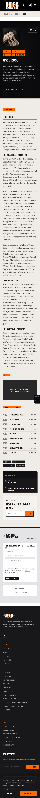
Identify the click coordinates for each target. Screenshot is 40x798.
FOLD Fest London (16, 424)
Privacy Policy (9, 726)
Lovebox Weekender (17, 415)
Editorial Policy (10, 741)
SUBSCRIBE (33, 767)
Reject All (11, 793)
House (6, 51)
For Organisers (9, 695)
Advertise (7, 687)
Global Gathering (16, 438)
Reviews (6, 656)
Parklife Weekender (17, 429)
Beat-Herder (14, 419)
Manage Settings (9, 789)
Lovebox (13, 453)
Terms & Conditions (11, 737)
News (5, 652)
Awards (6, 664)
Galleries (7, 660)
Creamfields (14, 443)
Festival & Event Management (16, 702)
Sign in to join (32, 539)
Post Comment (11, 579)
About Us (7, 676)
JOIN (29, 514)
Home (6, 14)
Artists (14, 14)
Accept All (28, 793)
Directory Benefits (11, 699)
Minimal (20, 55)
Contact (6, 684)
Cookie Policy (9, 730)
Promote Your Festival (13, 706)
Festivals (7, 649)
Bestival (13, 433)
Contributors (9, 680)
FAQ (4, 714)
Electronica (18, 51)
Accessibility (8, 745)
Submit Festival (10, 691)
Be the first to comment (13, 89)
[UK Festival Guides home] (20, 616)
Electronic (9, 55)
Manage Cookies (10, 734)
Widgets (6, 710)
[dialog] (20, 787)
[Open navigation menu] (35, 5)
